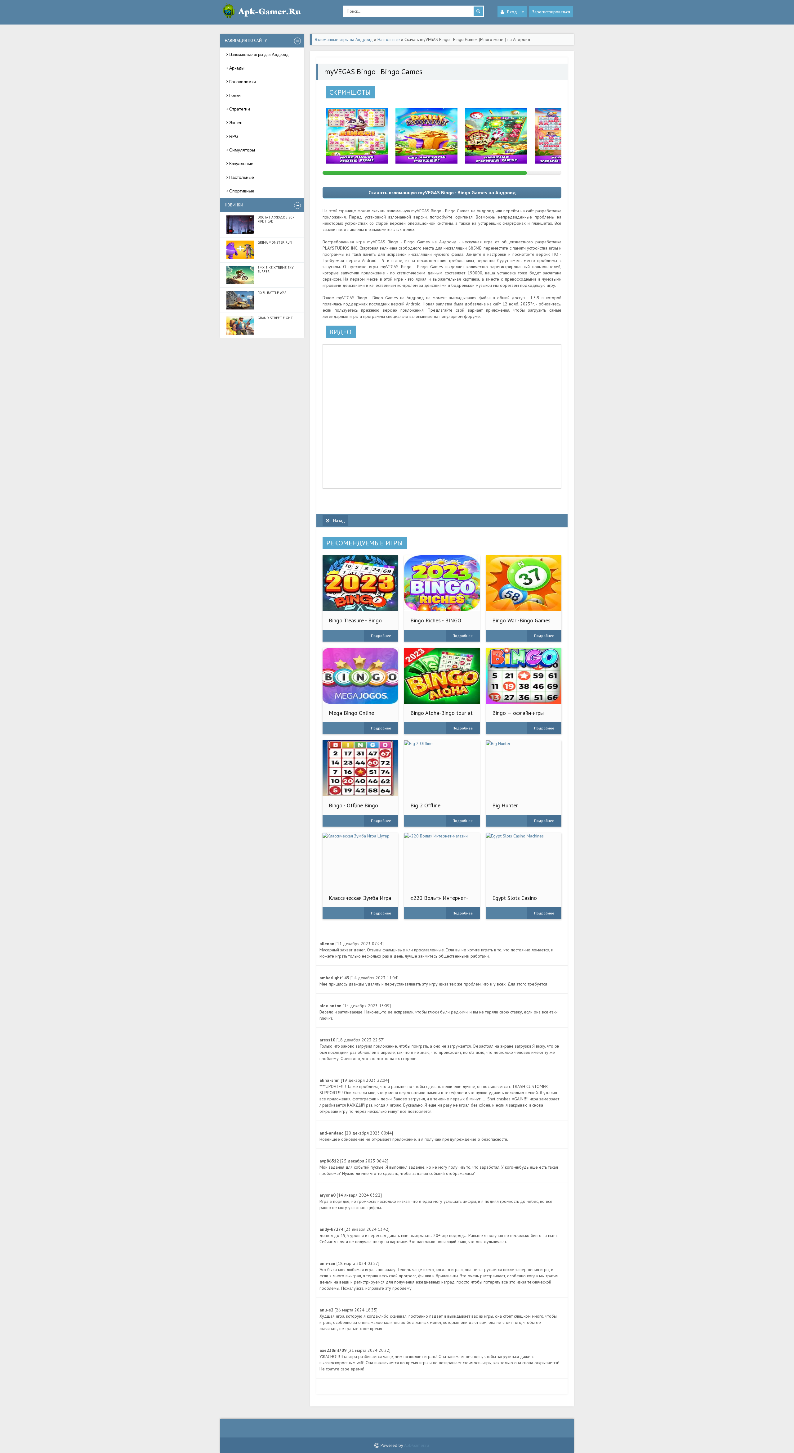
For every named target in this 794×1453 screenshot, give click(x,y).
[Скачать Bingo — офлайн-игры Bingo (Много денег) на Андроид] (523, 676)
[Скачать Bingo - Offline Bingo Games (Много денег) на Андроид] (360, 768)
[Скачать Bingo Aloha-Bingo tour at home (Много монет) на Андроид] (442, 676)
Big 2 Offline (425, 805)
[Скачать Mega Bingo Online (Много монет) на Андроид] (360, 676)
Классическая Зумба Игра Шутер (360, 901)
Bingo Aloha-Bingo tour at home (441, 716)
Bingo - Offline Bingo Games (353, 808)
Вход (512, 12)
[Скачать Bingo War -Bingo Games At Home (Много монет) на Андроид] (523, 583)
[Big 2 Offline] (442, 768)
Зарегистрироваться (551, 12)
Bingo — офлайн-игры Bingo (518, 716)
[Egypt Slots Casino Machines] (523, 861)
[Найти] (478, 11)
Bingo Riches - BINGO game (435, 623)
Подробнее (381, 635)
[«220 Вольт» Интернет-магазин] (442, 861)
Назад (338, 520)
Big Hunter (505, 805)
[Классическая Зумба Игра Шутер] (360, 861)
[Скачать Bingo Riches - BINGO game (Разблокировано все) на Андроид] (442, 583)
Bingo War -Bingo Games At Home (521, 623)
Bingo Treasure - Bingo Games (355, 623)
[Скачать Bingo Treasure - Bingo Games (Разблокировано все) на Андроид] (360, 583)
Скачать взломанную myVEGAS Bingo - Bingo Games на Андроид (442, 192)
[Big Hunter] (523, 768)
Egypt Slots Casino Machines (514, 901)
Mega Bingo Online (351, 712)
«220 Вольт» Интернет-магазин (439, 901)
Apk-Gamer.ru (416, 1445)
